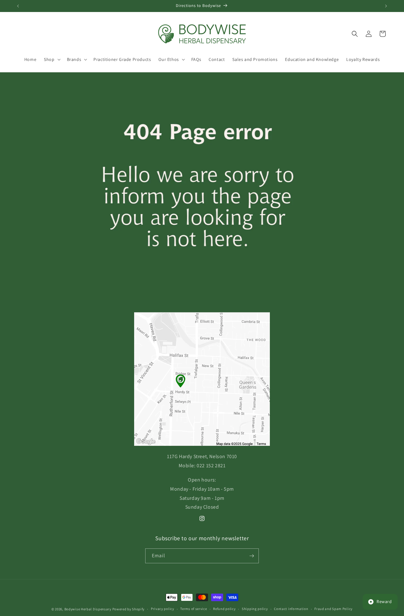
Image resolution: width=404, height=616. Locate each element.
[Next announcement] (386, 6)
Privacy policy (162, 609)
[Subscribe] (251, 555)
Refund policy (224, 609)
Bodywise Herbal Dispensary (87, 609)
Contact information (291, 609)
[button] (51, 59)
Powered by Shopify (128, 609)
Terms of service (193, 609)
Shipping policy (255, 609)
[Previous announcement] (18, 6)
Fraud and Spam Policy (333, 609)
